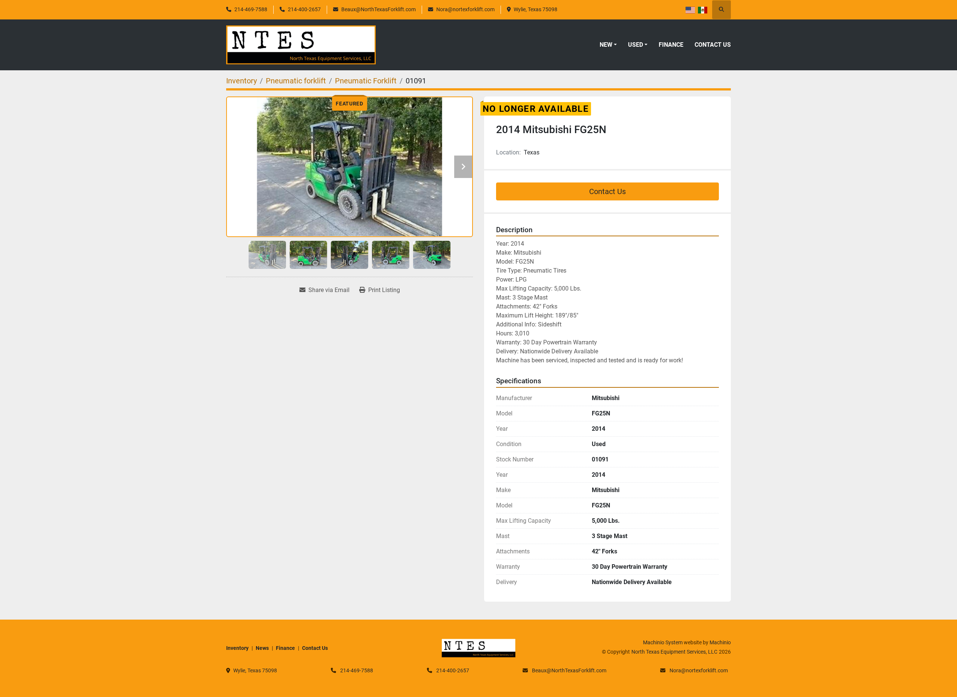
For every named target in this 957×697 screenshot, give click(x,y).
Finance (671, 44)
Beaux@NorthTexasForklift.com (378, 9)
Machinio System (663, 642)
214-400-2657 (304, 9)
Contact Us (713, 44)
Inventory (237, 648)
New (606, 44)
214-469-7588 (250, 9)
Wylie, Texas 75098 (535, 9)
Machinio (720, 642)
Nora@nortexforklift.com (465, 9)
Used (635, 44)
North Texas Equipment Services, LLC (674, 652)
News (262, 648)
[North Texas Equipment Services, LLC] (478, 648)
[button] (608, 44)
